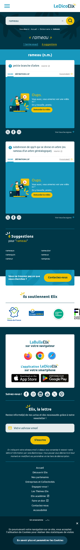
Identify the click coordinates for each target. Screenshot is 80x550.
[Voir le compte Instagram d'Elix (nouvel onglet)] (33, 394)
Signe (10, 74)
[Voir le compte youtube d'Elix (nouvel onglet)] (47, 394)
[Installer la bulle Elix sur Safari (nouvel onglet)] (52, 356)
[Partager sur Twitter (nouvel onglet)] (8, 133)
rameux (45, 254)
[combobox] (40, 21)
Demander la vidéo (41, 109)
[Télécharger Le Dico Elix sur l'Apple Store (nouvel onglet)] (25, 378)
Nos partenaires (40, 477)
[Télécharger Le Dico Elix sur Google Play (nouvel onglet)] (55, 378)
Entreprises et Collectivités (40, 481)
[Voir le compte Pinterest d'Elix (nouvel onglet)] (61, 394)
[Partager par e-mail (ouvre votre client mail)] (19, 133)
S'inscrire (40, 440)
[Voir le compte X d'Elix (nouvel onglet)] (54, 394)
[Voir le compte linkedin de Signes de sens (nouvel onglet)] (40, 394)
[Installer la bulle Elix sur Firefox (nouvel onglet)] (28, 356)
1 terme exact (30, 44)
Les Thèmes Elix (40, 491)
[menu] (7, 6)
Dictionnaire (45, 29)
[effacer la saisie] (62, 21)
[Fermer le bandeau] (77, 523)
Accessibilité (40, 510)
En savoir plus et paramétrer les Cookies (40, 540)
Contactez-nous (58, 277)
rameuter (46, 250)
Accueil (34, 29)
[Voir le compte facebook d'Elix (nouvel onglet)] (26, 394)
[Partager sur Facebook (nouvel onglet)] (13, 133)
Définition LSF (22, 74)
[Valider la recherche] (70, 21)
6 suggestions (49, 44)
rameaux (10, 250)
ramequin (10, 254)
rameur (9, 258)
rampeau (45, 258)
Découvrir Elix (40, 472)
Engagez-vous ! (40, 486)
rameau (56, 29)
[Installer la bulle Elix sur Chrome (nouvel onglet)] (40, 356)
